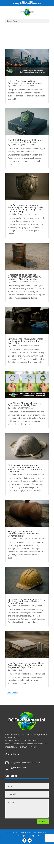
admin (13, 85)
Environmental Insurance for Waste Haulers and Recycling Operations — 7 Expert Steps (26, 341)
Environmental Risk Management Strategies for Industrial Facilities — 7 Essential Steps (26, 601)
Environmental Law (26, 408)
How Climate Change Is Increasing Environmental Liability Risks (25, 404)
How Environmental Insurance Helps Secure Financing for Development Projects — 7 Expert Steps (26, 665)
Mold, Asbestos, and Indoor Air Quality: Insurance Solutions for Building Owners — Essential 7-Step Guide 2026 (25, 468)
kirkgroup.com (33, 835)
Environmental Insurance (28, 214)
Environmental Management (30, 605)
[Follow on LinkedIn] (30, 840)
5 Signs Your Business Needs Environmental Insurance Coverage (25, 82)
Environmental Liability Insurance (32, 538)
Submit (42, 821)
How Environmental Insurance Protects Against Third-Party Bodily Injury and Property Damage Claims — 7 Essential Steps (27, 208)
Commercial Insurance (27, 281)
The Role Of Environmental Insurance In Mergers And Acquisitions (26, 141)
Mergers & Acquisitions (27, 144)
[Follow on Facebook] (24, 840)
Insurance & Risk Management (31, 474)
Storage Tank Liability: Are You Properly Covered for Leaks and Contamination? (23, 533)
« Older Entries (11, 693)
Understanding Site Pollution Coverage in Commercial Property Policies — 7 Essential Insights (24, 276)
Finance (21, 670)
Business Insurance (26, 85)
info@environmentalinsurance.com (25, 762)
